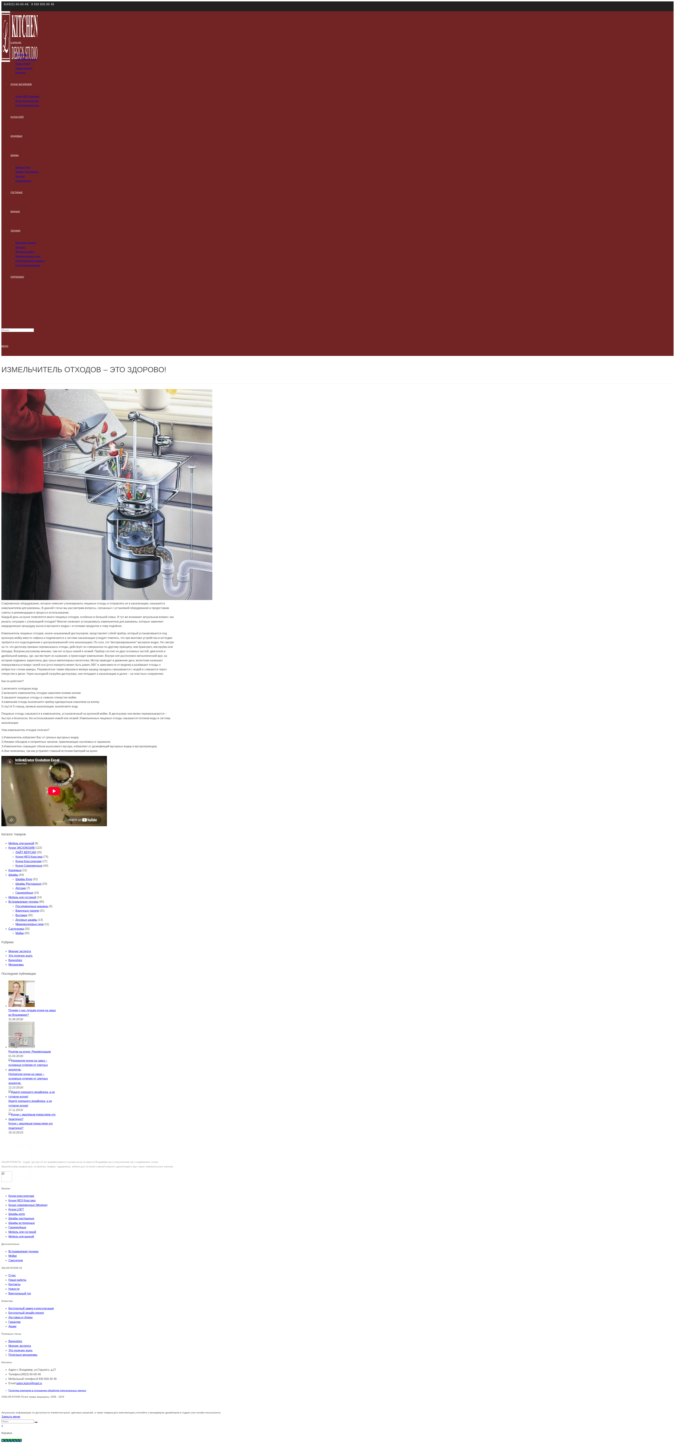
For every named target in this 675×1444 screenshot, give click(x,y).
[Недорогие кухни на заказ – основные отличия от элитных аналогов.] (32, 1069)
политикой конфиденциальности (442, 6)
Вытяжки (21, 915)
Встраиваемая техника (23, 901)
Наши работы (17, 1279)
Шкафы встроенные (21, 1222)
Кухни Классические (28, 861)
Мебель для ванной (21, 843)
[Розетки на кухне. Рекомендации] (21, 1047)
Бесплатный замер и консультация (31, 1308)
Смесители (15, 1260)
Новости (14, 1288)
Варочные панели (27, 910)
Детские (20, 888)
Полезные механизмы (22, 1354)
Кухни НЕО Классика (29, 856)
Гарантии (14, 1321)
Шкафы (13, 874)
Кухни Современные (29, 865)
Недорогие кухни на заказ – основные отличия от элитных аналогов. (28, 1079)
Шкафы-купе (16, 1214)
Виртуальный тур (19, 1293)
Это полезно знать (20, 955)
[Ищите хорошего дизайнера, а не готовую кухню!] (32, 1096)
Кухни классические (21, 1195)
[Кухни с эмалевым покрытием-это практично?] (32, 1119)
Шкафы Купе (23, 879)
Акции (12, 1326)
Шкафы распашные (21, 1218)
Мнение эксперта (19, 951)
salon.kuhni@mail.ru (29, 1383)
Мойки (19, 933)
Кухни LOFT (16, 1209)
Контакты (14, 1284)
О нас (12, 1275)
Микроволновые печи (29, 924)
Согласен (476, 6)
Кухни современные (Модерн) (27, 1205)
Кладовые (15, 870)
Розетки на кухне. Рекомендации (29, 1051)
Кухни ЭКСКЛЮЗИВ (21, 847)
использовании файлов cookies (328, 6)
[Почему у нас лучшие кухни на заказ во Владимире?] (21, 1005)
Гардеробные (24, 892)
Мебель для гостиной (22, 897)
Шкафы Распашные (28, 883)
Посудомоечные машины (31, 906)
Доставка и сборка (20, 1317)
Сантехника (16, 928)
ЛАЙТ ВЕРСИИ (25, 852)
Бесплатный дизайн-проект (26, 1312)
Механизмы (16, 964)
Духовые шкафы (26, 919)
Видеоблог (15, 960)
